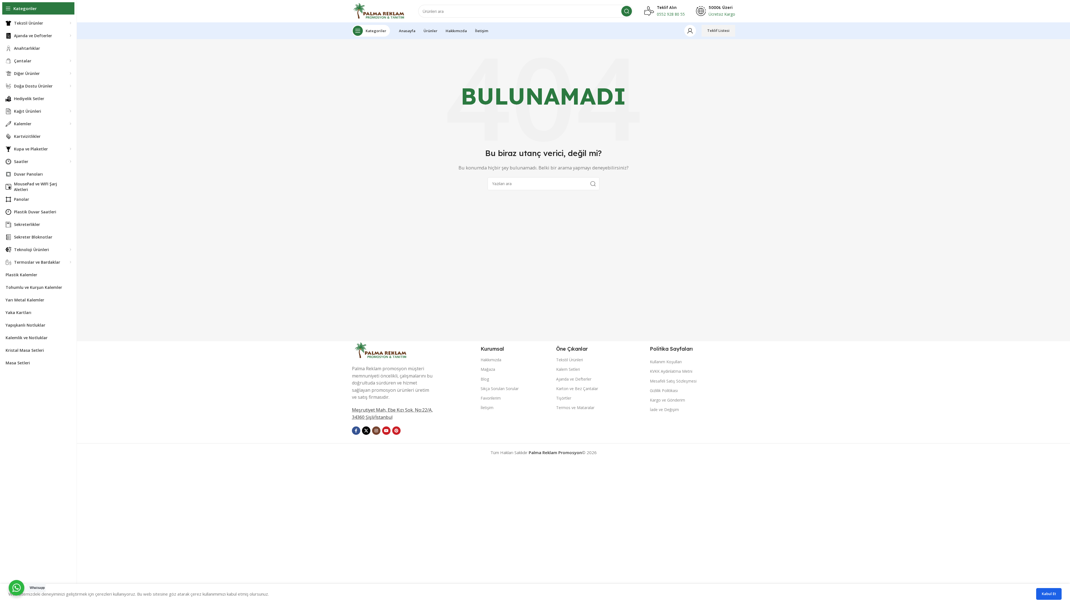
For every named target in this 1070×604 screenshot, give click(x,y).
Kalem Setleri (568, 369)
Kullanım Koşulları (666, 361)
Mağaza (488, 369)
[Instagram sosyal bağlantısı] (376, 430)
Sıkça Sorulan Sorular (500, 388)
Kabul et (1049, 593)
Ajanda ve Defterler (573, 379)
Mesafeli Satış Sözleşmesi (673, 381)
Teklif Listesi (718, 30)
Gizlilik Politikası (664, 390)
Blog (485, 379)
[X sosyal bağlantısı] (366, 430)
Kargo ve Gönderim (667, 400)
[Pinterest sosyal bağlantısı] (396, 430)
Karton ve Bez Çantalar (577, 388)
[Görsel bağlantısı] (381, 350)
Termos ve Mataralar (575, 407)
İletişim (487, 407)
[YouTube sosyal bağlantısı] (386, 430)
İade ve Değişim (664, 409)
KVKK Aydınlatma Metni (671, 371)
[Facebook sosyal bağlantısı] (356, 430)
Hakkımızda (491, 359)
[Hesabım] (690, 30)
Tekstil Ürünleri (569, 359)
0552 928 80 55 (671, 14)
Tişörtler (563, 398)
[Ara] (626, 11)
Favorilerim (491, 398)
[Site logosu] (379, 10)
